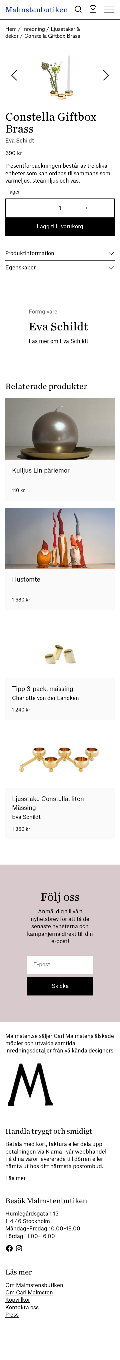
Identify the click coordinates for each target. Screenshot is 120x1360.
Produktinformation (29, 253)
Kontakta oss (22, 1307)
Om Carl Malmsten (29, 1292)
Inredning (33, 29)
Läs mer (15, 1178)
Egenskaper (20, 267)
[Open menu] (109, 9)
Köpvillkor (17, 1300)
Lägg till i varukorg (60, 226)
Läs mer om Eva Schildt (58, 341)
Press (12, 1315)
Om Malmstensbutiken (34, 1285)
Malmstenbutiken (36, 10)
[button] (78, 10)
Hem (11, 29)
